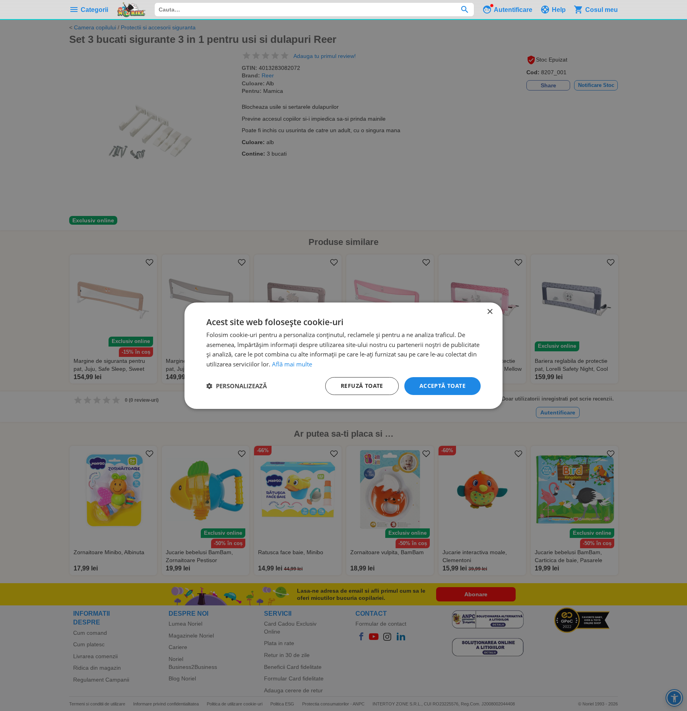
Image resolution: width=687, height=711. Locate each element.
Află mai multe (292, 364)
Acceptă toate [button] (442, 385)
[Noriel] (131, 9)
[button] (236, 386)
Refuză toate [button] (362, 385)
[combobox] (314, 9)
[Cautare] (464, 9)
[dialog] (343, 355)
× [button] (490, 311)
